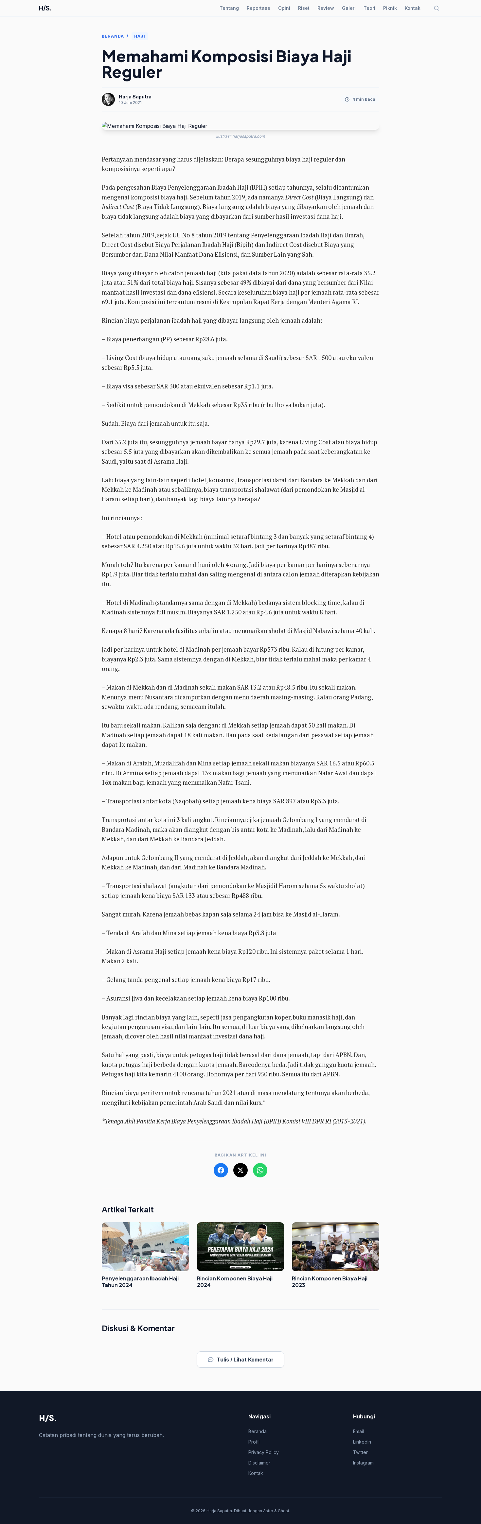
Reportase (258, 8)
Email (358, 1431)
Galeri (349, 8)
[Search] (436, 8)
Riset (304, 8)
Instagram (363, 1462)
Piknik (390, 8)
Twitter (360, 1452)
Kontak (412, 8)
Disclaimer (259, 1462)
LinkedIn (362, 1442)
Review (325, 8)
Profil (253, 1442)
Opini (284, 8)
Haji (140, 36)
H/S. (45, 8)
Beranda (113, 36)
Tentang (229, 8)
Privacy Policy (263, 1452)
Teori (369, 8)
